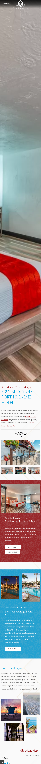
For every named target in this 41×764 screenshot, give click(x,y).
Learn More (13, 649)
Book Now (6, 4)
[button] (37, 4)
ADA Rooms (12, 552)
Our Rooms (13, 547)
